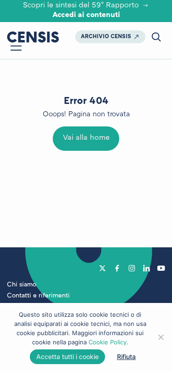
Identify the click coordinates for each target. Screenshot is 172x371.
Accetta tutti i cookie (67, 356)
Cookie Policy (108, 342)
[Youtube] (161, 268)
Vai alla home (86, 138)
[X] (102, 268)
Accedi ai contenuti (86, 15)
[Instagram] (132, 268)
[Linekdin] (146, 268)
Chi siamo (21, 285)
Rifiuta (126, 356)
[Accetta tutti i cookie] (160, 337)
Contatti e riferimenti (38, 296)
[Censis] (33, 36)
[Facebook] (117, 268)
